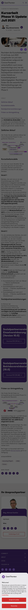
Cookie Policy (5, 595)
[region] (14, 591)
